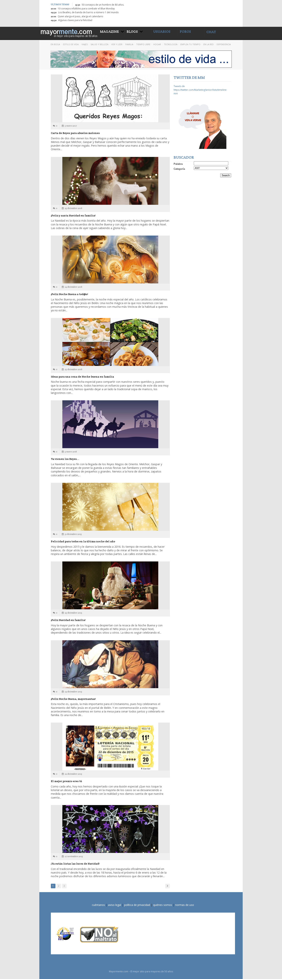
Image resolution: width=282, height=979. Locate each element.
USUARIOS (161, 31)
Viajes (85, 44)
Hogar (157, 44)
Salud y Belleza (99, 44)
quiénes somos (162, 905)
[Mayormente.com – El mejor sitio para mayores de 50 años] (68, 32)
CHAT (211, 32)
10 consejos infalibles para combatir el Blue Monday (86, 8)
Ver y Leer (116, 44)
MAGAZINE (109, 31)
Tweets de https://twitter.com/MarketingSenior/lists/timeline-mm (200, 90)
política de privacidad (137, 905)
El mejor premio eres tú (66, 781)
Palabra (178, 163)
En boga (55, 44)
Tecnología (170, 44)
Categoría (179, 168)
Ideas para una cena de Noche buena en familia (82, 376)
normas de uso (184, 905)
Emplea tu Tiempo (190, 44)
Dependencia (224, 44)
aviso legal (114, 905)
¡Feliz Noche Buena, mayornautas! (73, 699)
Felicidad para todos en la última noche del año (83, 541)
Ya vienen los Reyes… (65, 459)
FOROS (185, 31)
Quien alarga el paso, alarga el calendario (80, 16)
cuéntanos (98, 905)
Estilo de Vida (71, 44)
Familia (129, 44)
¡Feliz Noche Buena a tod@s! (69, 294)
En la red (208, 44)
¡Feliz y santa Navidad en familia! (73, 215)
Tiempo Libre (143, 44)
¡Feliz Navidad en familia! (68, 620)
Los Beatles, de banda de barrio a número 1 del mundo (88, 12)
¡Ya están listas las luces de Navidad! (75, 863)
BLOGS (132, 31)
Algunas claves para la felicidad (75, 20)
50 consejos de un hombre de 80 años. (103, 4)
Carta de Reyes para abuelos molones (75, 133)
